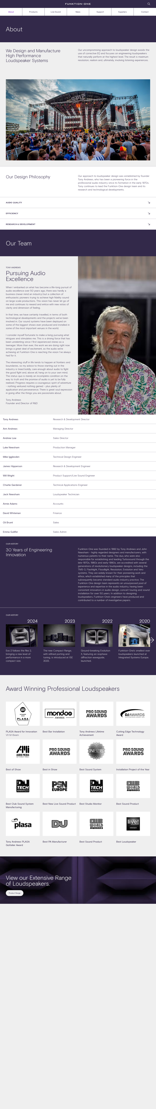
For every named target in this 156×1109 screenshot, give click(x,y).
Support (100, 12)
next (150, 640)
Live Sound (56, 12)
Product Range (14, 893)
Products (33, 12)
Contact (145, 12)
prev (6, 640)
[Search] (149, 4)
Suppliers (122, 12)
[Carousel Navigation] (78, 640)
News (78, 12)
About (11, 12)
